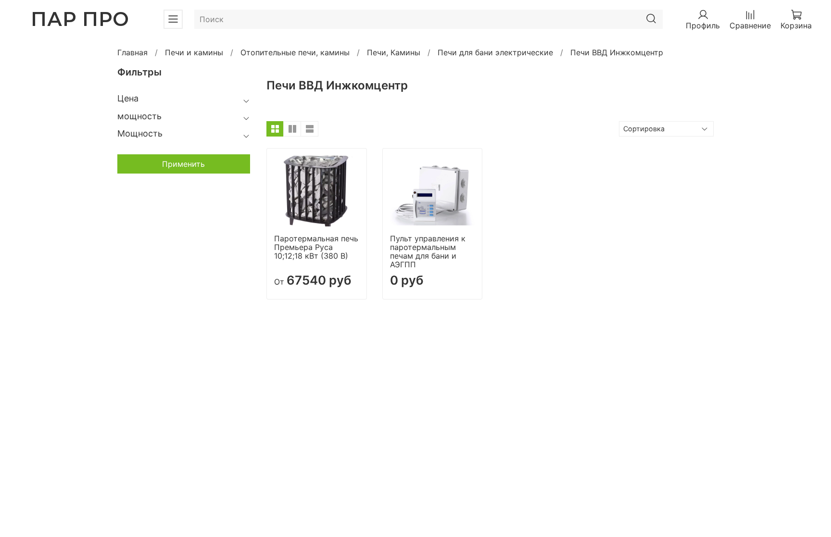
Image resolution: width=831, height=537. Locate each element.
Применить (183, 164)
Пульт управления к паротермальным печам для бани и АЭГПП (428, 251)
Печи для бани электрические (495, 52)
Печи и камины (194, 52)
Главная (132, 52)
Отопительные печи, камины (295, 52)
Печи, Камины (393, 52)
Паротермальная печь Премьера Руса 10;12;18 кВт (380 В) (316, 247)
